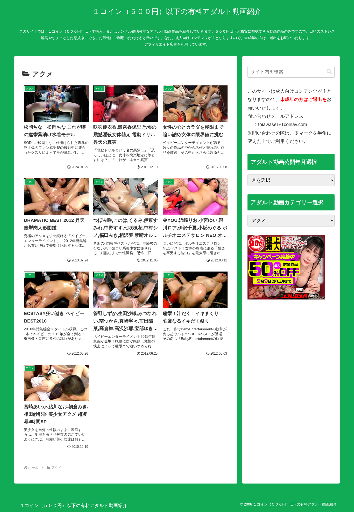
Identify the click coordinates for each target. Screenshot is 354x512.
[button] (329, 72)
